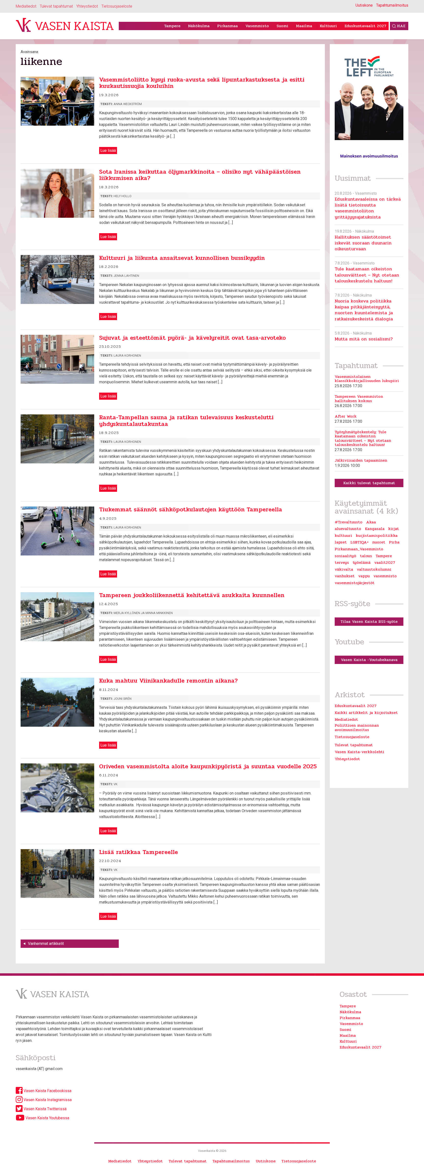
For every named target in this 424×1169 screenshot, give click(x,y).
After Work (346, 416)
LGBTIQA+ (359, 542)
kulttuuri (343, 535)
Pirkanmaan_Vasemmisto (359, 549)
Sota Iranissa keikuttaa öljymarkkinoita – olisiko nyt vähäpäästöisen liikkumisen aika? (200, 175)
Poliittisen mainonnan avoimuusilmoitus (357, 727)
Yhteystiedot (87, 6)
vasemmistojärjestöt (354, 583)
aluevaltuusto (348, 529)
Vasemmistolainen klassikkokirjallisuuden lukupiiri (367, 378)
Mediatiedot (26, 6)
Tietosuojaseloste (116, 6)
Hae (401, 26)
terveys (342, 562)
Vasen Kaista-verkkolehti (359, 752)
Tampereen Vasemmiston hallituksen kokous (359, 398)
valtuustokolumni (374, 569)
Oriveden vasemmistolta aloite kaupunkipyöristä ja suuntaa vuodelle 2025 (208, 766)
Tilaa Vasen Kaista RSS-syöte (369, 621)
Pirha (394, 542)
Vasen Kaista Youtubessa (47, 1118)
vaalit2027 (384, 562)
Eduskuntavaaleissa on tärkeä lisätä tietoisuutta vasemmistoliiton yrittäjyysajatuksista (368, 207)
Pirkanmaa (227, 26)
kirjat (393, 529)
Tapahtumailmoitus (392, 5)
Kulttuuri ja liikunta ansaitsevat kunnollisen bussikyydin (182, 258)
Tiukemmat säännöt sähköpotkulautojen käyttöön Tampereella (190, 509)
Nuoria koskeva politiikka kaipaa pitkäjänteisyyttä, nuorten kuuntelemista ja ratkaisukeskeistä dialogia (364, 309)
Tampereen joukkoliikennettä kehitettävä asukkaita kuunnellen (191, 595)
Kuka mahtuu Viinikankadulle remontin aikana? (168, 680)
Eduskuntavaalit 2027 (365, 26)
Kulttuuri (328, 26)
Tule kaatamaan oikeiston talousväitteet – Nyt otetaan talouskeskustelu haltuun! (367, 274)
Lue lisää (108, 150)
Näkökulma (199, 26)
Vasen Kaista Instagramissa (47, 1099)
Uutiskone (364, 5)
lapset (341, 542)
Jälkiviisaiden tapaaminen (361, 460)
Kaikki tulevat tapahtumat (369, 483)
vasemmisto (385, 576)
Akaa (371, 522)
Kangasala (374, 529)
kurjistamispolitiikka (377, 535)
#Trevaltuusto (348, 522)
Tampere (172, 26)
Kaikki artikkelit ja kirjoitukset (366, 713)
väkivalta (344, 569)
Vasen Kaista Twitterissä (44, 1109)
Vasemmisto (257, 26)
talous (366, 556)
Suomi (282, 26)
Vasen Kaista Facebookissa (47, 1090)
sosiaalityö (345, 556)
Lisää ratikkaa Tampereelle (138, 852)
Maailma (304, 26)
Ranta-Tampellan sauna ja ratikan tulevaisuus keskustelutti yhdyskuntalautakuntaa (186, 420)
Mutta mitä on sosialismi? (364, 338)
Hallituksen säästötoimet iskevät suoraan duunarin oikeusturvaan (363, 243)
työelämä (362, 562)
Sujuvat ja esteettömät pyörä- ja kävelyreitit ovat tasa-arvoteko (192, 337)
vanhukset (345, 576)
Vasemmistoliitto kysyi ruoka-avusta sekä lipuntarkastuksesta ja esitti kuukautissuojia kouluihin (202, 83)
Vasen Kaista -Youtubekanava (369, 660)
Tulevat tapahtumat (56, 6)
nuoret (378, 542)
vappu (364, 576)
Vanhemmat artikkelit (46, 943)
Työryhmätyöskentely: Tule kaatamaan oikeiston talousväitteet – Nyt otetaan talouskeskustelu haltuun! (363, 438)
